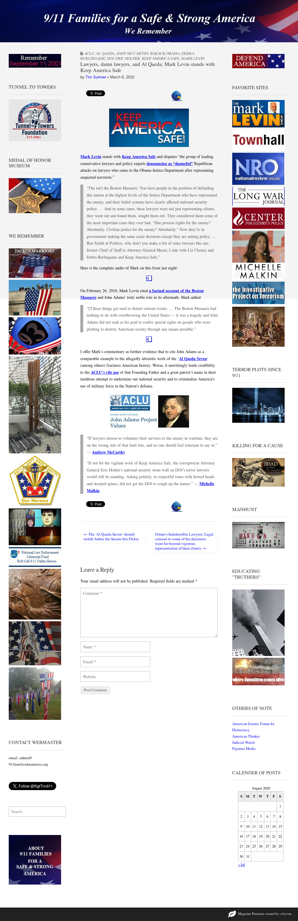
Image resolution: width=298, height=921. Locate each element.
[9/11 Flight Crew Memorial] (35, 505)
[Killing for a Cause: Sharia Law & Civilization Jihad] (258, 485)
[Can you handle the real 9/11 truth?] (258, 684)
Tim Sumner (96, 77)
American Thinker (246, 736)
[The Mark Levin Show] (258, 126)
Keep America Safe (161, 58)
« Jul (241, 864)
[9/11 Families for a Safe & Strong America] (149, 21)
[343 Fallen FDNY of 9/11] (35, 618)
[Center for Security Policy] (258, 227)
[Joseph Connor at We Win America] (258, 345)
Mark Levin (193, 58)
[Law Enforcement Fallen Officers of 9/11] (35, 565)
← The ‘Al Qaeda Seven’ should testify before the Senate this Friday (111, 536)
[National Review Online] (258, 183)
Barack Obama (165, 53)
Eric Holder (128, 58)
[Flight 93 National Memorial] (35, 353)
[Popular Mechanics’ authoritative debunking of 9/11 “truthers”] (258, 654)
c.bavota (285, 913)
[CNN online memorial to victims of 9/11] (35, 543)
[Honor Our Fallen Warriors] (35, 276)
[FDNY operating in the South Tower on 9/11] (35, 664)
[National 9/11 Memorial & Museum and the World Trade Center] (35, 452)
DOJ (110, 58)
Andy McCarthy (132, 53)
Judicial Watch (243, 742)
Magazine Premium (251, 913)
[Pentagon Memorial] (35, 314)
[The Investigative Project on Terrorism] (258, 303)
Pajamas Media (244, 748)
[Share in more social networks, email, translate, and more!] (176, 99)
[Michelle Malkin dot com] (258, 278)
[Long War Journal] (258, 204)
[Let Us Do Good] (35, 718)
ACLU (89, 53)
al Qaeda (105, 53)
